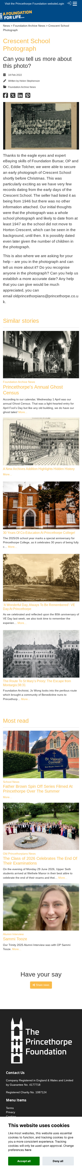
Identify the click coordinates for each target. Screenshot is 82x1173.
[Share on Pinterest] (27, 96)
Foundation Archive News (29, 25)
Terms (10, 1108)
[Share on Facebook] (5, 96)
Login (60, 3)
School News (11, 781)
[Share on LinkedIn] (20, 96)
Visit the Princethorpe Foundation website (31, 3)
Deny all (58, 1161)
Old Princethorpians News (19, 853)
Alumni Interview (13, 934)
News (6, 25)
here (28, 1150)
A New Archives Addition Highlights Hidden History (39, 469)
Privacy (10, 1112)
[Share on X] (12, 96)
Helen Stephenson (30, 81)
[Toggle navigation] (74, 3)
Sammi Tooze (15, 939)
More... (22, 412)
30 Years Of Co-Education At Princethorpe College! (39, 532)
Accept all (24, 1161)
